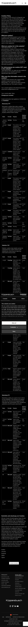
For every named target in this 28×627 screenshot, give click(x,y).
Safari (3, 555)
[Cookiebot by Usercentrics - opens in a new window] (20, 295)
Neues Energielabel (20, 588)
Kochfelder (4, 580)
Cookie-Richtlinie (13, 619)
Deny (14, 331)
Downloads (18, 586)
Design (17, 579)
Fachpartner (18, 590)
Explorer (3, 553)
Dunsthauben (5, 582)
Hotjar (9, 368)
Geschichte (18, 585)
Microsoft (10, 281)
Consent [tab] (5, 298)
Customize (13, 327)
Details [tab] (14, 298)
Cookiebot (5, 100)
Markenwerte (19, 578)
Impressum (8, 617)
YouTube (10, 120)
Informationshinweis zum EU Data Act (13, 621)
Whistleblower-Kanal (13, 623)
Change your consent (7, 95)
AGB (3, 617)
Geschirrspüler (5, 587)
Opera (3, 557)
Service (17, 591)
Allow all (14, 323)
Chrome (3, 551)
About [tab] (23, 298)
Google (9, 125)
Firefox (3, 549)
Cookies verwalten (14, 563)
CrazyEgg (10, 260)
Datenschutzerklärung (18, 617)
